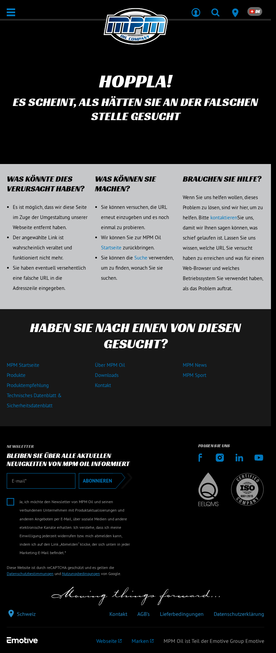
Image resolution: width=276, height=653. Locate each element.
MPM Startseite (23, 365)
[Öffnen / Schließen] (11, 12)
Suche (140, 257)
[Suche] (215, 8)
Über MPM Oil (110, 365)
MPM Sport (194, 375)
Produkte (16, 375)
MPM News (195, 365)
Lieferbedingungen (182, 613)
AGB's (143, 613)
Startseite (111, 247)
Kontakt (103, 385)
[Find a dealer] (235, 8)
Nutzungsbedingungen (81, 573)
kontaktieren (223, 217)
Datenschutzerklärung (239, 613)
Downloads (106, 375)
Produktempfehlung (28, 385)
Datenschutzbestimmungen (30, 573)
